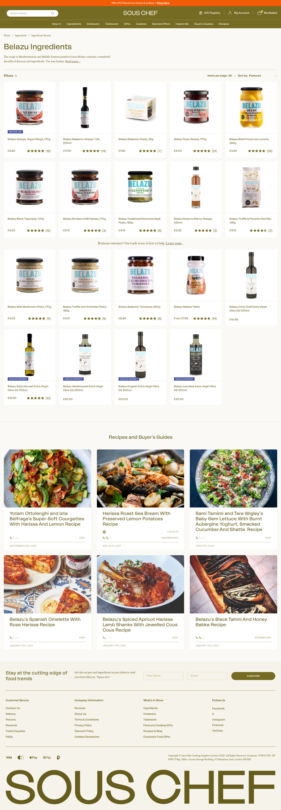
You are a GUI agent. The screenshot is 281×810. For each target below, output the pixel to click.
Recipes (224, 24)
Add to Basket (30, 150)
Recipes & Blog (152, 731)
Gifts (127, 24)
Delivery (11, 714)
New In (56, 24)
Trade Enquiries (15, 731)
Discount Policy (84, 731)
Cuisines (141, 24)
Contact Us (13, 708)
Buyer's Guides (203, 24)
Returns (11, 719)
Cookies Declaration (87, 737)
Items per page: (217, 75)
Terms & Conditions (87, 719)
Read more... (72, 61)
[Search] (52, 13)
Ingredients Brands (41, 35)
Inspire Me (182, 24)
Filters (8, 75)
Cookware (93, 24)
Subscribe (253, 676)
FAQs (9, 737)
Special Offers (161, 24)
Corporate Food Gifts (156, 737)
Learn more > (174, 243)
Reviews (80, 708)
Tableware (111, 24)
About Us (80, 714)
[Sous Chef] (140, 13)
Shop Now (163, 3)
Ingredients (74, 24)
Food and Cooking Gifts (158, 725)
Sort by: (243, 75)
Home (7, 35)
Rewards (11, 725)
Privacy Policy (83, 725)
